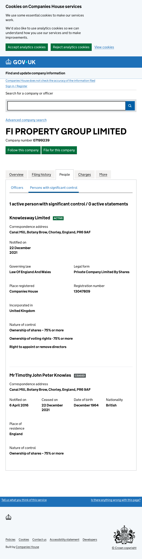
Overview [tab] (16, 174)
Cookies (24, 539)
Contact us (39, 539)
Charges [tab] (84, 174)
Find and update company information (35, 73)
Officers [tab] (17, 187)
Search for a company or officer (29, 93)
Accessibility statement (64, 539)
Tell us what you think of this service (24, 500)
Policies (10, 539)
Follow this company (23, 150)
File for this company (59, 150)
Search (130, 105)
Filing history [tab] (41, 174)
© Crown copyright (124, 548)
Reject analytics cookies (71, 47)
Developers (90, 539)
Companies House (27, 547)
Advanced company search (26, 120)
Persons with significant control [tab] (53, 187)
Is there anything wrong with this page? (116, 500)
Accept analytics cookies (27, 47)
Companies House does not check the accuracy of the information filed (50, 80)
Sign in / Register (16, 86)
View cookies (104, 47)
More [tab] (103, 174)
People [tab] (64, 174)
